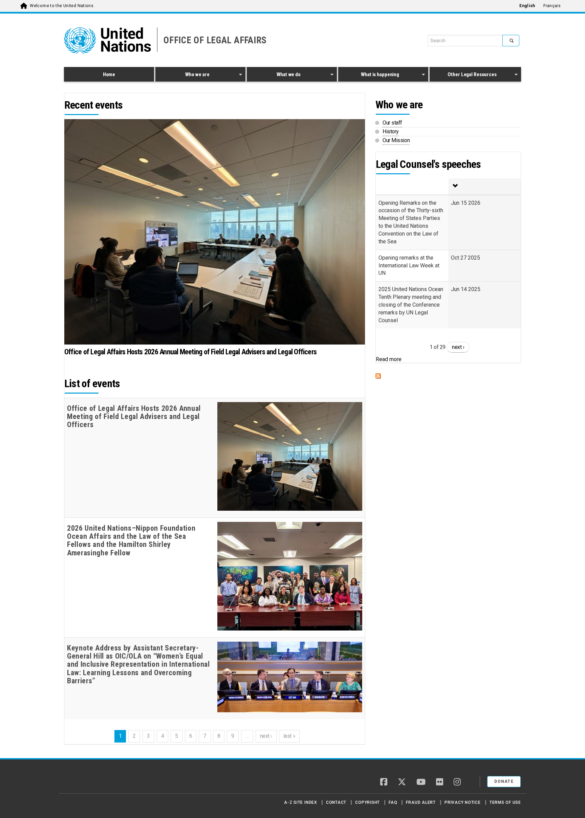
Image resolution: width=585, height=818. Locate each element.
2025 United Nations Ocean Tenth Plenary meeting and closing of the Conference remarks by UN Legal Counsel (410, 304)
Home (109, 74)
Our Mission (396, 140)
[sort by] (484, 186)
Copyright (367, 802)
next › (266, 736)
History (391, 131)
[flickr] (439, 782)
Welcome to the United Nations (61, 5)
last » (289, 736)
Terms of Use (505, 802)
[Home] (87, 779)
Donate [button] (504, 781)
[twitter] (402, 782)
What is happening (368, 75)
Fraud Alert (420, 802)
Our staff (392, 122)
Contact (336, 802)
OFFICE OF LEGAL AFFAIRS (215, 40)
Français (552, 5)
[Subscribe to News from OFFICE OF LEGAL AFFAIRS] (448, 376)
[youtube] (421, 782)
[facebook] (383, 782)
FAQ (393, 802)
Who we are (182, 75)
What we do (274, 75)
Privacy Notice (463, 802)
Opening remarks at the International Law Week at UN (408, 266)
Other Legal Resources (463, 75)
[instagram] (457, 782)
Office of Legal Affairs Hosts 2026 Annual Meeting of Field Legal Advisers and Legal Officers (190, 352)
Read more (389, 359)
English (527, 5)
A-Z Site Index (300, 802)
